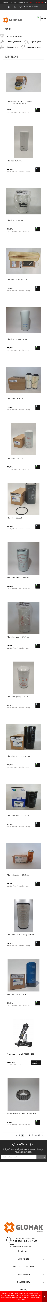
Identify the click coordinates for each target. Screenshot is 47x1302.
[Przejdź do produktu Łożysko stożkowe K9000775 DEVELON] (23, 1094)
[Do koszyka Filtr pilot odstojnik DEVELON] (37, 884)
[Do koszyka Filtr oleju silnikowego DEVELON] (37, 348)
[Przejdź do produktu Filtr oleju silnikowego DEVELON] (23, 320)
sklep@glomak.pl (16, 7)
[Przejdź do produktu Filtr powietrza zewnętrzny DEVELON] (23, 915)
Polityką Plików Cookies (15, 1295)
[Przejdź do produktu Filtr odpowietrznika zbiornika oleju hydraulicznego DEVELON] (23, 82)
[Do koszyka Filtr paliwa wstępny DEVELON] (37, 765)
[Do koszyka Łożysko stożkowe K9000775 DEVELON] (37, 1122)
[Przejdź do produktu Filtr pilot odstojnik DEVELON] (23, 856)
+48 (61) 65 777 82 (32, 7)
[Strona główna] (12, 20)
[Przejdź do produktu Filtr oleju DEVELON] (23, 141)
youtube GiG (22, 1251)
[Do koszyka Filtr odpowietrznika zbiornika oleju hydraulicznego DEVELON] (37, 110)
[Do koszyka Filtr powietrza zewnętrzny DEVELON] (37, 943)
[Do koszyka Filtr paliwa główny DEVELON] (37, 586)
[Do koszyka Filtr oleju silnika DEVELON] (37, 229)
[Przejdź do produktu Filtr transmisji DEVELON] (23, 975)
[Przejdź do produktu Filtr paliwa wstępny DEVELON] (23, 737)
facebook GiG (18, 1251)
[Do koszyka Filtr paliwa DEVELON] (37, 407)
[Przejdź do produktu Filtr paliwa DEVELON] (23, 379)
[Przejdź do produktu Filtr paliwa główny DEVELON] (23, 558)
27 (39, 1135)
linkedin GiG (26, 1251)
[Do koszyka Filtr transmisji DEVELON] (37, 1003)
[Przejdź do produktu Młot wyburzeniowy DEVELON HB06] (23, 1035)
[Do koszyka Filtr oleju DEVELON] (37, 169)
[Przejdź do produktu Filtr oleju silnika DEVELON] (23, 201)
